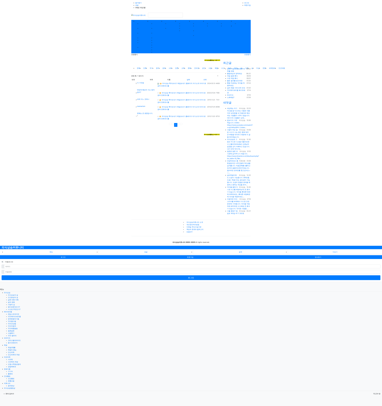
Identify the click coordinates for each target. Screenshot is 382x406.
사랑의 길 (142, 40)
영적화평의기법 (13, 319)
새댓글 (227, 102)
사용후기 (156, 50)
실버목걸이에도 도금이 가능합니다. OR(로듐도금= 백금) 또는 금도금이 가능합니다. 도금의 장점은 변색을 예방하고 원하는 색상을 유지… (238, 180)
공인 (203, 68)
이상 (257, 68)
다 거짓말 (140, 83)
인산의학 (184, 28)
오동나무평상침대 (14, 364)
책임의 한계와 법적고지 (195, 229)
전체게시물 (165, 86)
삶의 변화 (142, 38)
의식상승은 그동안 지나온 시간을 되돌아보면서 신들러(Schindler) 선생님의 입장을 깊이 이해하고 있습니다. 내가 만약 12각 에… (238, 144)
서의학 (197, 23)
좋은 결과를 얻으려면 (234, 81)
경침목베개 (199, 35)
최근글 (227, 63)
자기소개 (196, 83)
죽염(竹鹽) (185, 23)
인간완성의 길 (13, 297)
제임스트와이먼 (13, 314)
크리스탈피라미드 (14, 340)
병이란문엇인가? (14, 307)
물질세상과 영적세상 (234, 73)
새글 (136, 5)
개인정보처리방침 (193, 225)
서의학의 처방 (13, 362)
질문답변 (156, 47)
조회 (205, 80)
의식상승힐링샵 (9, 388)
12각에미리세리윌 (14, 316)
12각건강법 (157, 40)
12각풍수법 (157, 38)
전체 (138, 68)
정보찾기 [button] (318, 257)
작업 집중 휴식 (232, 76)
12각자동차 (157, 43)
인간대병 (282, 68)
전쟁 (264, 68)
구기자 (211, 23)
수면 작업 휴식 (232, 78)
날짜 (188, 80)
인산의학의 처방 (14, 355)
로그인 (246, 3)
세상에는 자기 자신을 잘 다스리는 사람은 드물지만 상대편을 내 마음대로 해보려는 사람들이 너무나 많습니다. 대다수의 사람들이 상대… (238, 113)
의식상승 (165, 83)
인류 (144, 68)
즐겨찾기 (138, 3)
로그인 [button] (63, 257)
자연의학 (7, 357)
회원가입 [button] (190, 257)
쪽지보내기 (173, 83)
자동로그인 (9, 262)
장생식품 (7, 369)
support (189, 232)
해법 (216, 68)
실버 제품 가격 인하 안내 (236, 88)
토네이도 (230, 95)
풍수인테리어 (172, 28)
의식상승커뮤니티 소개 (195, 222)
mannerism (141, 106)
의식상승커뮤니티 (13, 247)
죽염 (5, 345)
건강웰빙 (226, 23)
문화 (190, 68)
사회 (170, 68)
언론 (176, 68)
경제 (164, 68)
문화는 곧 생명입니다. (145, 113)
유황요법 (226, 26)
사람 (210, 68)
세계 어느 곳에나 (143, 99)
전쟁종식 (247, 54)
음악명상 (240, 23)
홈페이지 (189, 83)
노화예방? (230, 97)
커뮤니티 (7, 383)
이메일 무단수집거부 (194, 227)
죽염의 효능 (185, 26)
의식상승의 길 (13, 295)
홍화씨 (211, 26)
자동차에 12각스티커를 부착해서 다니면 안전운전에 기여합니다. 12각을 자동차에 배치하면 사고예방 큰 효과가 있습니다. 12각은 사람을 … (238, 204)
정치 (157, 68)
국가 (151, 68)
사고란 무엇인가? (14, 309)
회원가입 (247, 5)
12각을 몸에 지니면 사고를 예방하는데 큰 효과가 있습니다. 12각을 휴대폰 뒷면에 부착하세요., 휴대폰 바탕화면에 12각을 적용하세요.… (238, 192)
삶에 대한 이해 (13, 300)
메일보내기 (182, 83)
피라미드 (7, 338)
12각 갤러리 (157, 52)
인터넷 (196, 68)
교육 (183, 68)
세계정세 (272, 68)
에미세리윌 (8, 312)
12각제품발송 (158, 45)
